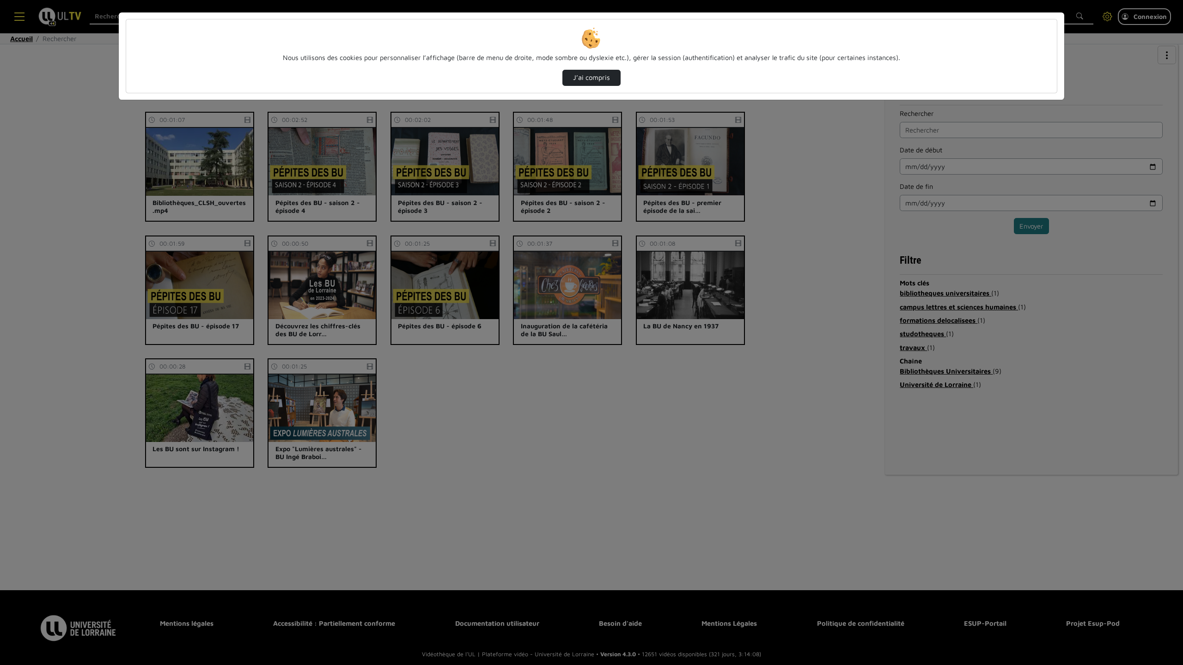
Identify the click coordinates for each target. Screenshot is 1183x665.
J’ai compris (591, 77)
